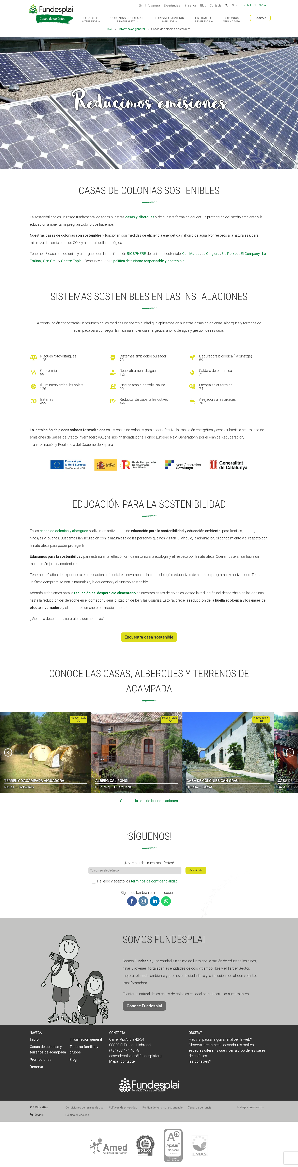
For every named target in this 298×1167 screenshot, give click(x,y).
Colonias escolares (127, 19)
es (232, 5)
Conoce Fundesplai (144, 1006)
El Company (250, 253)
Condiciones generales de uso (84, 1107)
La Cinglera (210, 253)
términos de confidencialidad (154, 881)
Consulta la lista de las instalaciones (149, 801)
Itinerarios (190, 5)
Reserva (260, 18)
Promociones (40, 1059)
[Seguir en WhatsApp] (166, 901)
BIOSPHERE (136, 253)
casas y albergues (139, 217)
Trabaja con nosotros (250, 1107)
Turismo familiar (169, 19)
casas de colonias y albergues (64, 531)
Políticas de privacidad (123, 1107)
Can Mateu (190, 253)
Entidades (203, 19)
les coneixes (199, 1061)
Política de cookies (77, 1115)
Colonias (231, 19)
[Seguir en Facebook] (132, 901)
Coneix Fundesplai (253, 5)
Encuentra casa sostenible (149, 637)
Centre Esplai (71, 261)
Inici (109, 29)
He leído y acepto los (137, 881)
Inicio (34, 1039)
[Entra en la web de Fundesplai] (149, 1091)
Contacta (216, 5)
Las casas (91, 19)
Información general (132, 29)
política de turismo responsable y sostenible (148, 261)
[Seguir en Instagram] (143, 901)
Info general (152, 5)
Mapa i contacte (122, 1061)
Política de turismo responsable (163, 1107)
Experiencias (172, 5)
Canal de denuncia (199, 1107)
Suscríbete (196, 870)
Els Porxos (230, 253)
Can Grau (50, 261)
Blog (203, 5)
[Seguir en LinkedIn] (155, 901)
